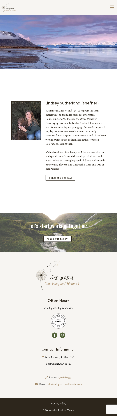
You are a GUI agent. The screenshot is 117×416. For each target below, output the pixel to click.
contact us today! (60, 177)
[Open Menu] (112, 7)
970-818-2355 (64, 377)
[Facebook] (54, 335)
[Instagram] (62, 335)
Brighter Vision (65, 410)
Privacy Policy (58, 403)
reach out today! (57, 238)
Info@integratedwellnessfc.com (64, 384)
